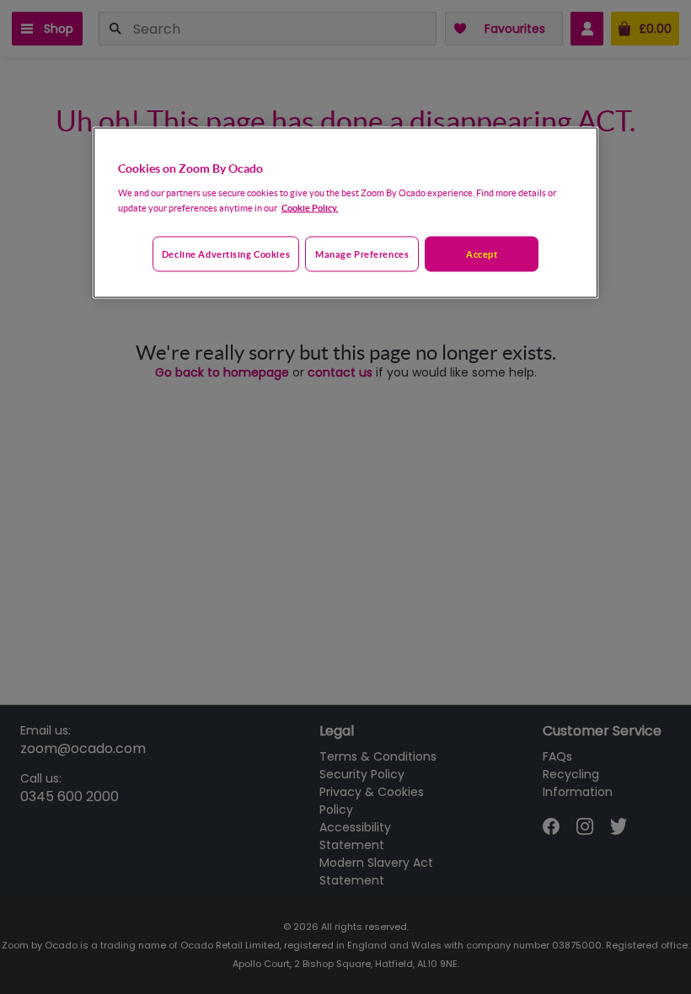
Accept (481, 253)
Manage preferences (362, 253)
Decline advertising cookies (226, 253)
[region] (345, 213)
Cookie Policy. (309, 206)
